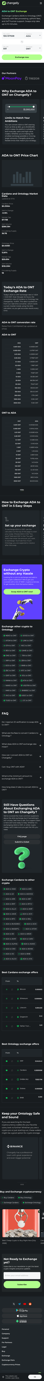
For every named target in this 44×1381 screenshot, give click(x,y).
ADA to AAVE (9, 914)
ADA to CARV (26, 939)
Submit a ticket (22, 842)
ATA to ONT (26, 680)
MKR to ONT (9, 690)
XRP (21, 1061)
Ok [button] (35, 1377)
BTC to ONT (25, 670)
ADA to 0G (8, 954)
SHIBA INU (24, 1079)
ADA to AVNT (9, 939)
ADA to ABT (25, 899)
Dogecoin (24, 1017)
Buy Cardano (8, 1198)
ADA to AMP (26, 909)
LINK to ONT (27, 641)
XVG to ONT (9, 695)
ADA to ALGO (9, 959)
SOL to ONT (25, 675)
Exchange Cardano (10, 1203)
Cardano (23, 1070)
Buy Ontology (25, 1198)
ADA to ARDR (24, 934)
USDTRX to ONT (28, 685)
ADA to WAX (9, 889)
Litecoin (23, 1008)
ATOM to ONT (10, 641)
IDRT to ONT (9, 675)
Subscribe (22, 1284)
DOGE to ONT (27, 636)
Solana (22, 1088)
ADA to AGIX (30, 924)
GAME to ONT (25, 650)
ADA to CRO (9, 949)
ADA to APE (25, 889)
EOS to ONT (9, 665)
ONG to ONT (9, 655)
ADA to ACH (26, 914)
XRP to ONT (9, 660)
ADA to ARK (9, 899)
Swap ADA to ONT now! (22, 592)
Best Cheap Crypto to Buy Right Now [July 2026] (19, 1241)
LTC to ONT (25, 700)
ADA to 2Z (8, 894)
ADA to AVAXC (28, 944)
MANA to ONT (10, 680)
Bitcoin (23, 989)
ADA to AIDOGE (25, 894)
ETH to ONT (9, 646)
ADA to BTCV (25, 904)
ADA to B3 (8, 934)
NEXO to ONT (9, 636)
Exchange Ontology (32, 1203)
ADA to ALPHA (10, 944)
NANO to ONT (10, 685)
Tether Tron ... (25, 1026)
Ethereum (24, 998)
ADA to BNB (24, 954)
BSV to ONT (9, 650)
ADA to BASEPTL (11, 929)
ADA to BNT (9, 904)
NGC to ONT (25, 646)
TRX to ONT (25, 655)
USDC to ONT (25, 695)
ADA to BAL (25, 919)
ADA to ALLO (9, 909)
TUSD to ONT (9, 700)
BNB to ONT (25, 665)
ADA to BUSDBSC (11, 924)
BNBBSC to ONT (27, 690)
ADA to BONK (26, 949)
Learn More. (15, 1378)
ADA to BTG (9, 919)
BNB (22, 1098)
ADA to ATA (26, 959)
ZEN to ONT (25, 660)
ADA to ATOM (30, 929)
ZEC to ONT (9, 670)
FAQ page (22, 836)
